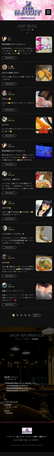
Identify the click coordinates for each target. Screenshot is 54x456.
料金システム (20, 436)
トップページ (10, 436)
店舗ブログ (42, 436)
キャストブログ (18, 440)
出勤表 (35, 436)
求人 (26, 440)
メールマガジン (34, 440)
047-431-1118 (12, 402)
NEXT (36, 315)
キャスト (28, 436)
